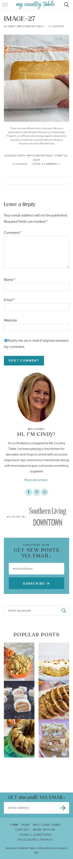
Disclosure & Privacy (35, 839)
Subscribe (34, 583)
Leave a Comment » (46, 164)
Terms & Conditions (35, 834)
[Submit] (64, 611)
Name (9, 280)
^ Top (14, 824)
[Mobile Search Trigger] (65, 7)
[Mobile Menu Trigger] (5, 7)
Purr (36, 852)
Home (25, 824)
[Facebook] (28, 492)
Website (10, 320)
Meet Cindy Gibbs (47, 824)
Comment (13, 233)
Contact (22, 829)
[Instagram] (44, 492)
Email (9, 300)
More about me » (36, 480)
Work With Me (44, 829)
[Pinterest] (36, 492)
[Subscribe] (63, 808)
